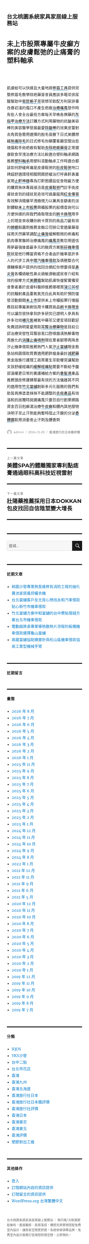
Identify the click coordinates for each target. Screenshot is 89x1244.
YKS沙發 (19, 1055)
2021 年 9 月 (22, 883)
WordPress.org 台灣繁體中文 (37, 1200)
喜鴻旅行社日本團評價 (64, 432)
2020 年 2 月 (23, 963)
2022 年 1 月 (22, 863)
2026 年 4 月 (23, 737)
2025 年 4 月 (23, 804)
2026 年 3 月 (23, 744)
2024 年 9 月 (23, 850)
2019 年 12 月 (23, 976)
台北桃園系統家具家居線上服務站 (30, 1220)
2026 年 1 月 (22, 757)
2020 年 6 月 (23, 936)
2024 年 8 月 (23, 857)
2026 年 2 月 (23, 751)
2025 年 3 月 (23, 810)
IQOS (16, 1049)
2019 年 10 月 (23, 990)
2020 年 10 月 (24, 917)
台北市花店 (21, 1068)
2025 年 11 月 (23, 764)
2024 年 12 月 (24, 830)
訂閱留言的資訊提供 (29, 1194)
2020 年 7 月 (23, 930)
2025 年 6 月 (23, 790)
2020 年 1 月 (22, 970)
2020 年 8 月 (23, 923)
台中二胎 (19, 1062)
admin (19, 432)
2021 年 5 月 (22, 897)
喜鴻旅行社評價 (25, 1108)
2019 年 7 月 (22, 1009)
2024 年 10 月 (24, 844)
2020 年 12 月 (24, 903)
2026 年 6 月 (23, 724)
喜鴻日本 (19, 1115)
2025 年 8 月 (23, 777)
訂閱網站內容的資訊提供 (32, 1187)
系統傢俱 (56, 1230)
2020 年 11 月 (23, 910)
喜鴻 (15, 1075)
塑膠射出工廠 (23, 1141)
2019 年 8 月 (22, 1003)
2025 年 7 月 (23, 784)
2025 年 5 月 (23, 797)
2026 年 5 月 (23, 731)
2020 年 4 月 (23, 950)
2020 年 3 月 (23, 956)
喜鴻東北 (19, 1128)
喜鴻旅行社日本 (25, 1095)
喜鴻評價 (19, 1135)
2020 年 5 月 (23, 943)
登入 (15, 1181)
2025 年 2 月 (23, 817)
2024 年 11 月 (23, 837)
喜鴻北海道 (21, 1088)
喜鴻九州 (19, 1082)
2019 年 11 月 (23, 983)
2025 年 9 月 (23, 771)
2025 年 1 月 (22, 824)
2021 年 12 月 (23, 870)
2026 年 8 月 (23, 711)
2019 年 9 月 (23, 996)
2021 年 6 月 (22, 890)
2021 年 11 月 (23, 877)
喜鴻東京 (19, 1122)
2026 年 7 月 (23, 717)
